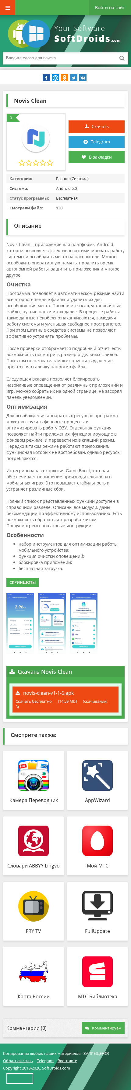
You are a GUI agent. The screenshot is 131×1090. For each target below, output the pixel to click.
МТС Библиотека (97, 996)
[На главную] (65, 33)
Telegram (100, 142)
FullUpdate (97, 931)
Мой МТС (97, 865)
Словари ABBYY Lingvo (33, 865)
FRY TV (33, 931)
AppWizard (97, 800)
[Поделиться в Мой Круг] (55, 78)
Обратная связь (18, 1060)
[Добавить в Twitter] (73, 78)
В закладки (100, 157)
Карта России (34, 996)
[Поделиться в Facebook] (46, 78)
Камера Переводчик (33, 800)
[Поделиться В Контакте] (83, 78)
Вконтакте (67, 1060)
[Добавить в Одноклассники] (64, 78)
